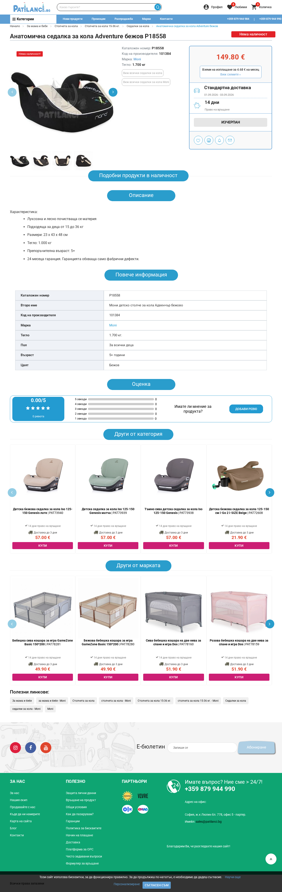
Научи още (233, 877)
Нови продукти (72, 18)
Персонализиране (127, 884)
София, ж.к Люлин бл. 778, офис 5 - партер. (215, 814)
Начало (15, 26)
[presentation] (113, 92)
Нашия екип (18, 800)
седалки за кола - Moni (26, 708)
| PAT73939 (108, 511)
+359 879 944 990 (210, 789)
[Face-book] (30, 747)
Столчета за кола (66, 26)
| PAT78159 (239, 642)
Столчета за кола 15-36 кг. (102, 26)
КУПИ (42, 545)
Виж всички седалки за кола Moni (146, 82)
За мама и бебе (37, 26)
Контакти (166, 18)
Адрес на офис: (195, 802)
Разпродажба (124, 18)
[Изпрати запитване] (230, 140)
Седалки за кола (138, 26)
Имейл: (203, 821)
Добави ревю (246, 409)
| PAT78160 (173, 642)
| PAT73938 (173, 511)
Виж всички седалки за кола (142, 73)
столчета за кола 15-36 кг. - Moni (198, 700)
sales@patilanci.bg (209, 821)
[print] (208, 140)
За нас (14, 793)
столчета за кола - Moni (116, 700)
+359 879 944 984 (238, 18)
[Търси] (157, 7)
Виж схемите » (230, 74)
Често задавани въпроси (84, 856)
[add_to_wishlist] (198, 140)
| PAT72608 (239, 511)
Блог (13, 828)
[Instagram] (15, 747)
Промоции (98, 18)
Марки (146, 18)
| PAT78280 (108, 642)
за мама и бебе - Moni (52, 700)
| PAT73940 (42, 511)
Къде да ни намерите (25, 814)
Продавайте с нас (22, 807)
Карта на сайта (21, 821)
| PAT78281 (42, 642)
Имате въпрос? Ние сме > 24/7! (223, 782)
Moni (137, 59)
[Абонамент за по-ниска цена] (219, 140)
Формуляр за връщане (82, 863)
